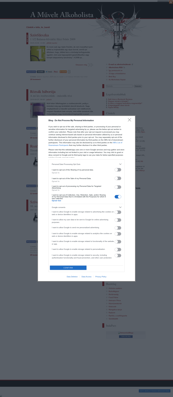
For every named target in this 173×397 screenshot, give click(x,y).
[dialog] (86, 198)
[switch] (118, 169)
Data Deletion (72, 277)
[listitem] (86, 164)
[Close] (130, 120)
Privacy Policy (100, 277)
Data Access (86, 277)
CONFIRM (68, 268)
